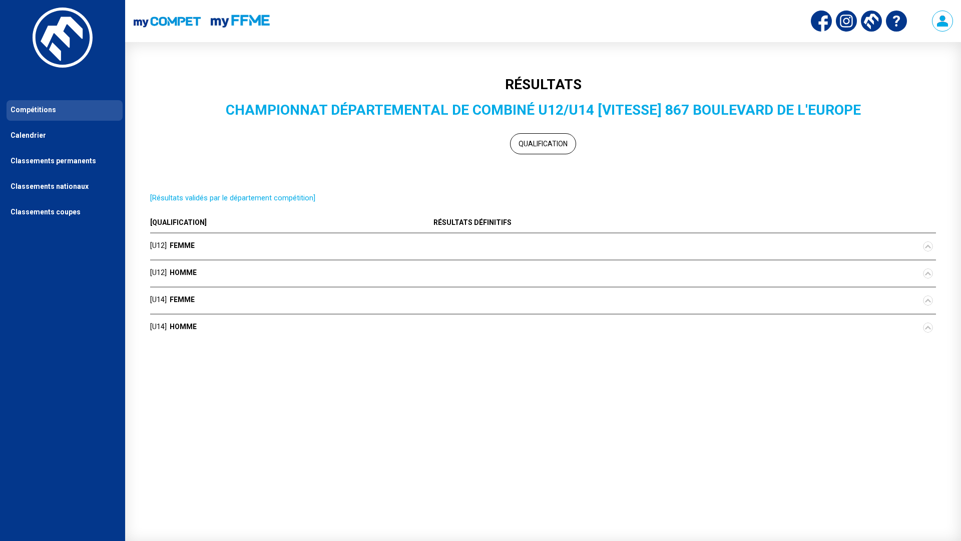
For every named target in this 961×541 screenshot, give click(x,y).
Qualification (543, 144)
